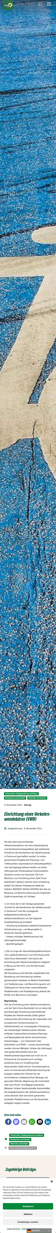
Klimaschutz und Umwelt (15, 798)
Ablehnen (28, 1214)
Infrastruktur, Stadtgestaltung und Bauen (21, 793)
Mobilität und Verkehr (37, 798)
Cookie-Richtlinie (13, 1229)
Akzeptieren (28, 1206)
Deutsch (35, 1230)
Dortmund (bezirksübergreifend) (23, 1148)
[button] (51, 1181)
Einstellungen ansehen (28, 1222)
